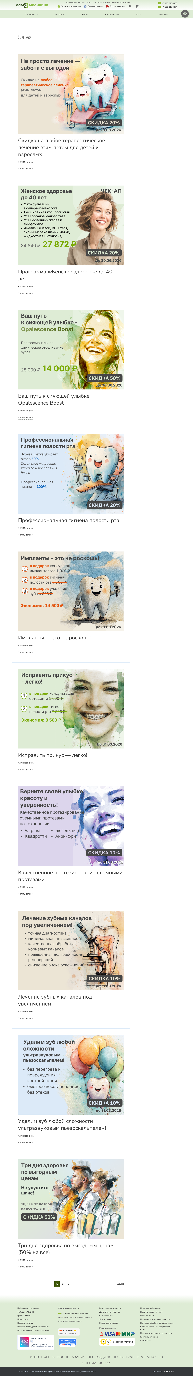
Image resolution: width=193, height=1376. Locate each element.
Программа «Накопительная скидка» (34, 1330)
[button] (130, 6)
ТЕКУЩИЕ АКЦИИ (25, 1312)
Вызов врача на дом (108, 1323)
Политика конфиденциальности (155, 1319)
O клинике (30, 14)
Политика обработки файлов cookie (157, 1323)
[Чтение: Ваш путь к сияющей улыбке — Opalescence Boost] (71, 349)
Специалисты (112, 14)
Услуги (58, 14)
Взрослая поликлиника (110, 1308)
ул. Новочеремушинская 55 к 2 (75, 1313)
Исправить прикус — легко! (52, 755)
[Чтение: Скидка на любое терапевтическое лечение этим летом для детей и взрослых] (71, 94)
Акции (85, 14)
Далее (122, 1283)
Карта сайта (145, 1340)
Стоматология (105, 1315)
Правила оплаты (147, 1315)
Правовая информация (150, 1308)
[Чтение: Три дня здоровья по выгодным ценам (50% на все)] (71, 1199)
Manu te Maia (169, 1371)
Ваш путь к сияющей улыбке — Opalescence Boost (57, 399)
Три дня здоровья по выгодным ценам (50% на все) (66, 1249)
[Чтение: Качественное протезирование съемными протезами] (71, 826)
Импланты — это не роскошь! (55, 637)
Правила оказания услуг (151, 1312)
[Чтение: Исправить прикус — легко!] (71, 708)
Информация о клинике (28, 1308)
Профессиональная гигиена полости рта (68, 520)
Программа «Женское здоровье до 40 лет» (65, 275)
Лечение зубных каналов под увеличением (55, 1000)
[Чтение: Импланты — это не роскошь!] (71, 591)
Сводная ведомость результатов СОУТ (155, 1328)
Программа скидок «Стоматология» (33, 1326)
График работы (24, 1315)
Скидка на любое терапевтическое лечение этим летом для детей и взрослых (61, 147)
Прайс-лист (22, 1319)
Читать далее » (25, 168)
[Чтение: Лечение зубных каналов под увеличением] (71, 950)
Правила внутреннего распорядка (156, 1333)
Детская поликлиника (109, 1312)
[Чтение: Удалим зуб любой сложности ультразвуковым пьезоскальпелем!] (71, 1074)
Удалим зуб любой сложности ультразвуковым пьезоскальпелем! (62, 1124)
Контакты (163, 14)
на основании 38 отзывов (43, 1346)
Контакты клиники (149, 1337)
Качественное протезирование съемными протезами (70, 876)
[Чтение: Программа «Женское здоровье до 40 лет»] (71, 225)
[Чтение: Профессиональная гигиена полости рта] (71, 473)
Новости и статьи (25, 1323)
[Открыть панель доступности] (185, 14)
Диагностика (105, 1319)
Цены (139, 14)
